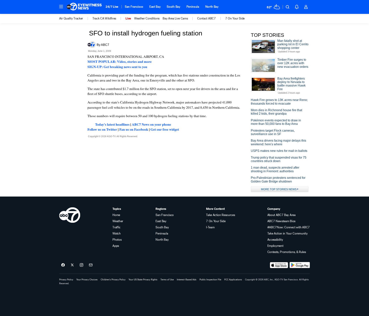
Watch (116, 233)
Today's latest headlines (112, 124)
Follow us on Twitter (102, 129)
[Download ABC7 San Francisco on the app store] (279, 265)
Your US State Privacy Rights (143, 279)
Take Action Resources (220, 215)
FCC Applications (233, 279)
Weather (117, 221)
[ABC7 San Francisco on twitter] (72, 265)
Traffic (116, 227)
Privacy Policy (66, 279)
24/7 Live (112, 7)
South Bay (173, 7)
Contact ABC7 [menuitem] (206, 18)
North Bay (212, 7)
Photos (116, 239)
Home (116, 215)
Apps (115, 245)
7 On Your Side (216, 221)
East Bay (154, 7)
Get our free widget (164, 129)
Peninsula (192, 7)
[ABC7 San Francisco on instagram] (81, 265)
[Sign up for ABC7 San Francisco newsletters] (91, 265)
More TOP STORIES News (279, 189)
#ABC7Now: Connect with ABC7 (288, 227)
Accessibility (275, 239)
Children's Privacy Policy (113, 279)
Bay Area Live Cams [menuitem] (175, 18)
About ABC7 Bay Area (281, 215)
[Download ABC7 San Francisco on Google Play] (300, 265)
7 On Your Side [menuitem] (235, 18)
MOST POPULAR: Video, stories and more (119, 61)
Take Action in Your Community (287, 233)
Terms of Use (167, 279)
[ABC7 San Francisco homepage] (84, 7)
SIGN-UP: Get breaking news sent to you (117, 66)
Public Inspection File (210, 279)
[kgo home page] (69, 215)
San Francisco (134, 7)
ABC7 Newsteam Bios (281, 221)
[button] (61, 6)
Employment (275, 245)
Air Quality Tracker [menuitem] (71, 18)
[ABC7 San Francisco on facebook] (63, 265)
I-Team (210, 227)
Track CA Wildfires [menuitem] (104, 18)
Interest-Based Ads (186, 279)
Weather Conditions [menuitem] (147, 18)
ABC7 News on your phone (151, 124)
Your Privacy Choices (87, 279)
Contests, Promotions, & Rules (286, 252)
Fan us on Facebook (133, 129)
